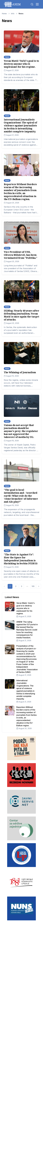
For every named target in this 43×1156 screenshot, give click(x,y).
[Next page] (38, 586)
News (21, 14)
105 (33, 586)
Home (4, 14)
